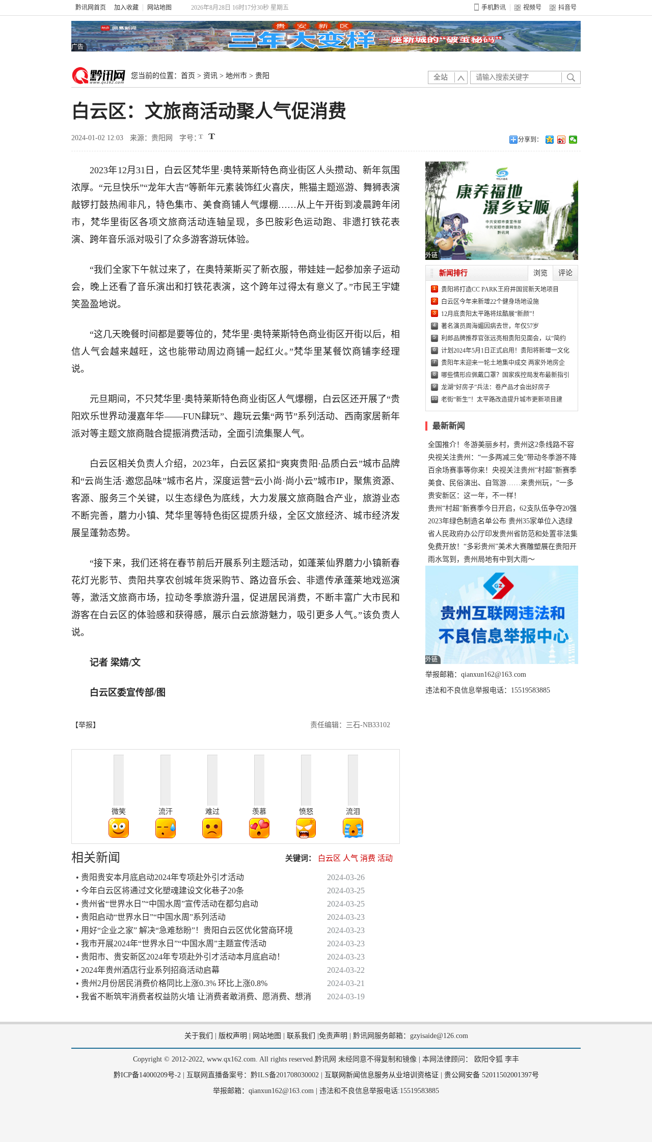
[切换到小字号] (201, 137)
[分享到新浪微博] (561, 140)
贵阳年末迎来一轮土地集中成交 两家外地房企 (503, 362)
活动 (385, 858)
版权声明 (233, 1036)
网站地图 (159, 7)
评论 (565, 273)
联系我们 (301, 1036)
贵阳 (262, 75)
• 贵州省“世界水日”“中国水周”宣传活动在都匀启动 (167, 903)
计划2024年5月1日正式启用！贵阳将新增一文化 (505, 350)
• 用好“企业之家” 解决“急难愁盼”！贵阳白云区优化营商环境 (184, 930)
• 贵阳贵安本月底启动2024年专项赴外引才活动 (160, 877)
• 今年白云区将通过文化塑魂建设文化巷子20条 (160, 890)
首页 (188, 75)
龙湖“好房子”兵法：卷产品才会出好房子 (495, 387)
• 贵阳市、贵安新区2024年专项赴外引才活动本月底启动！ (180, 956)
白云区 (329, 858)
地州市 (236, 75)
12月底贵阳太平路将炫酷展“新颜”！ (489, 313)
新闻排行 (453, 273)
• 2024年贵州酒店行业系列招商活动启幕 (148, 970)
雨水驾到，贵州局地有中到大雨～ (481, 559)
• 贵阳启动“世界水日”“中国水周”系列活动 (151, 917)
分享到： (530, 139)
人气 (350, 858)
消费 (367, 858)
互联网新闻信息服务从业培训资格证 (381, 1075)
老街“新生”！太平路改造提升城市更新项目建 (501, 399)
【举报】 (85, 725)
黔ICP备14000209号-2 (147, 1075)
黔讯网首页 (90, 7)
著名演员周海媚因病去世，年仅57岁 (490, 326)
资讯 (210, 75)
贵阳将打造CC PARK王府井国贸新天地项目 (500, 289)
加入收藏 (126, 7)
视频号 (532, 7)
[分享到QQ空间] (550, 140)
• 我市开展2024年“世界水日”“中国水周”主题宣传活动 (171, 943)
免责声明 (333, 1036)
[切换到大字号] (211, 136)
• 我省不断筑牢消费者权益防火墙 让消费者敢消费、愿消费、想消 (193, 996)
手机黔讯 (493, 7)
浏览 (540, 273)
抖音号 (567, 7)
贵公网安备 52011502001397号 (491, 1075)
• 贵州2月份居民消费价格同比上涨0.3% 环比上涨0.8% (171, 983)
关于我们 (198, 1036)
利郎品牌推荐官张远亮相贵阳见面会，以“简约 (503, 338)
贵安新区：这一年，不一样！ (474, 495)
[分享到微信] (573, 140)
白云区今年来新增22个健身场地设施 (490, 301)
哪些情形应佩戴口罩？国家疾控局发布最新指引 (505, 375)
